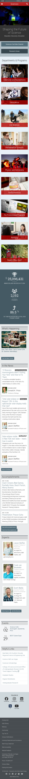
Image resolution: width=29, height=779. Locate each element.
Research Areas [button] (14, 51)
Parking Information (7, 767)
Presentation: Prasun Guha (14, 517)
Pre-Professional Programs (14, 208)
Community (5, 730)
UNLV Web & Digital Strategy (21, 771)
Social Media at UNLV (14, 776)
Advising (14, 231)
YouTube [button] (16, 708)
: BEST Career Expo (14, 638)
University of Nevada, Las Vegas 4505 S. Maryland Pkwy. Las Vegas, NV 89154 (10, 755)
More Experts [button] (5, 611)
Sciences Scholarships (9, 663)
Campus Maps (6, 764)
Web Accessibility (6, 747)
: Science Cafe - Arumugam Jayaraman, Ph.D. (14, 629)
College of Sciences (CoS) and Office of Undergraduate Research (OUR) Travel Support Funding (13, 669)
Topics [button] (18, 1)
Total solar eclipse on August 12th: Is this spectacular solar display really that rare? (14, 415)
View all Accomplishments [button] (9, 527)
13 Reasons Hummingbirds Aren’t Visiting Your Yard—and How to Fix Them (14, 381)
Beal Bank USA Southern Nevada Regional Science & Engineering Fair (13, 654)
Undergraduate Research (10, 683)
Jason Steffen (14, 551)
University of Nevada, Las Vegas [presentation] (2, 1)
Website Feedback (6, 750)
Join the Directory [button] (15, 611)
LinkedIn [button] (22, 701)
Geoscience (14, 96)
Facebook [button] (6, 701)
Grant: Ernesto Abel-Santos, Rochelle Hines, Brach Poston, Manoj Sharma (14, 494)
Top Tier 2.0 (5, 733)
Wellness (4, 727)
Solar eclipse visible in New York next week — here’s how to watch (14, 450)
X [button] (10, 708)
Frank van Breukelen (14, 573)
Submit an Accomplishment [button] (9, 530)
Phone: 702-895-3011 (7, 760)
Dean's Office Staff (14, 253)
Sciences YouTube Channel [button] (14, 44)
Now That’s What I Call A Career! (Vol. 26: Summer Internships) (14, 341)
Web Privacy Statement (8, 743)
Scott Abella (14, 596)
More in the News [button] (6, 469)
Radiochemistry (14, 186)
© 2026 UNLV (5, 771)
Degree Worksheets (8, 679)
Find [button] (27, 4)
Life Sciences (14, 118)
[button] (2, 4)
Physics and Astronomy (14, 163)
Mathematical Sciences (14, 141)
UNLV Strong (5, 723)
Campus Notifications (7, 737)
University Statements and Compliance (12, 740)
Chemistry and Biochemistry (14, 73)
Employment (5, 720)
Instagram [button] (14, 701)
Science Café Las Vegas (10, 659)
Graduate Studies (7, 675)
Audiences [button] (25, 1)
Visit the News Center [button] (7, 358)
